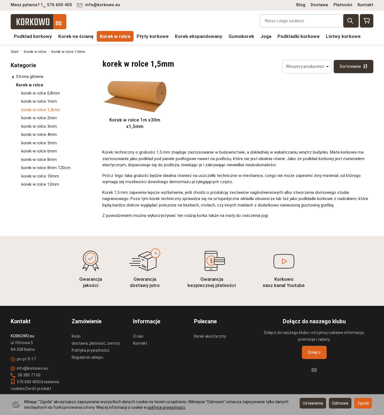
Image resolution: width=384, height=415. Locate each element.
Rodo (76, 336)
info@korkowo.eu (102, 4)
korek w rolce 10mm (40, 176)
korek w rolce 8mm (39, 159)
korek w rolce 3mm (39, 126)
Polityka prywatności (90, 350)
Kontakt (365, 4)
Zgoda (363, 403)
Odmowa (340, 403)
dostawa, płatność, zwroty (96, 343)
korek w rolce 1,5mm (40, 109)
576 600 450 (59, 4)
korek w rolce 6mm (39, 151)
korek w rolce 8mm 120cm (46, 167)
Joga (265, 36)
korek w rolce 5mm (39, 142)
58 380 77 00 (28, 375)
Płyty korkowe (153, 36)
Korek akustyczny (210, 336)
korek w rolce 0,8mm (40, 93)
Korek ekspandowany (198, 36)
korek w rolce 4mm (39, 134)
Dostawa (319, 4)
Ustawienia (313, 403)
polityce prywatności (166, 407)
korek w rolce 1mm (39, 101)
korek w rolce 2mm (39, 117)
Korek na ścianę (76, 36)
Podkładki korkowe (298, 36)
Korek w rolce (115, 36)
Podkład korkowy (33, 36)
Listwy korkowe (343, 36)
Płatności (342, 4)
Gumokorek (241, 36)
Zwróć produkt (38, 388)
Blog (300, 4)
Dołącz (314, 352)
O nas (138, 336)
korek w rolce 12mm (40, 184)
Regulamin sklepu (87, 357)
